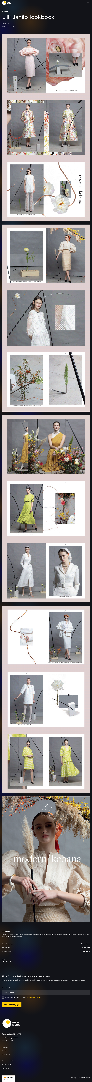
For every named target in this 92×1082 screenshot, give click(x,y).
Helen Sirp (86, 947)
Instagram (5, 1047)
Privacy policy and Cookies (80, 1078)
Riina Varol (86, 951)
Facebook (5, 1051)
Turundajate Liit (7, 1061)
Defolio (4, 1068)
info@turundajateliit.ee (10, 1038)
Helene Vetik (85, 944)
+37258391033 (7, 1040)
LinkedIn (5, 1055)
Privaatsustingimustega (33, 997)
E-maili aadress (7, 988)
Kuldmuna (5, 1065)
